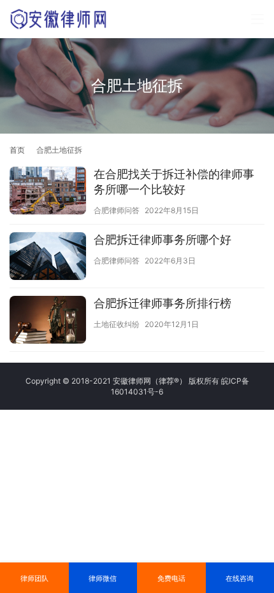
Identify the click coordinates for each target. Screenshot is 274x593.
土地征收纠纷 (117, 324)
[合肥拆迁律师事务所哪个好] (48, 257)
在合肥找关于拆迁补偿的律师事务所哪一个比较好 (174, 181)
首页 (17, 150)
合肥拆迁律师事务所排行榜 (162, 303)
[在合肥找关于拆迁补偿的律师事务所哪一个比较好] (48, 192)
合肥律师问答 (117, 210)
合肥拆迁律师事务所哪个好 (162, 239)
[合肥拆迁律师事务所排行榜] (48, 321)
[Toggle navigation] (257, 19)
